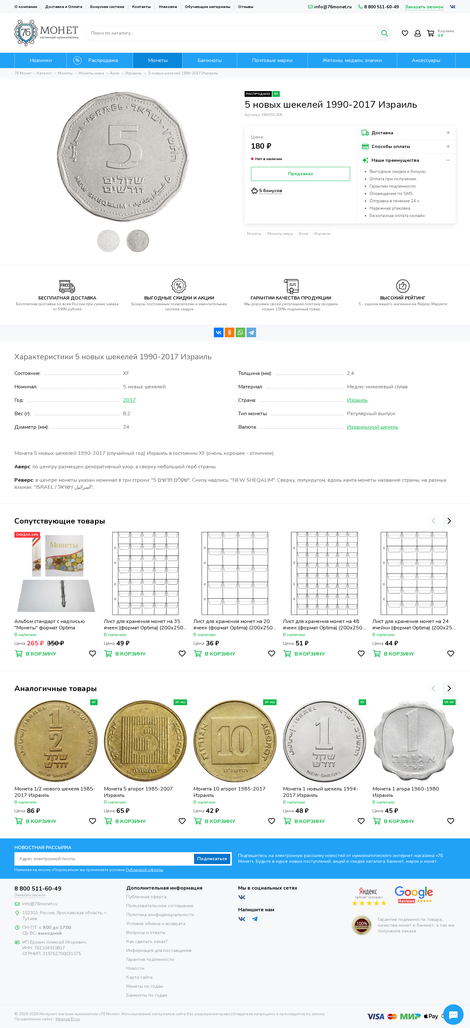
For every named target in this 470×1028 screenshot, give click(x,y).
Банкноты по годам (146, 995)
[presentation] (433, 521)
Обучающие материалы (207, 6)
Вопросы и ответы (145, 933)
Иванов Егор (68, 1019)
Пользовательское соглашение (159, 906)
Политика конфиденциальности (160, 915)
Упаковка (168, 6)
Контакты (141, 6)
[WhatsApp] (240, 332)
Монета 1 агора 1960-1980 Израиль (405, 792)
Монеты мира (280, 233)
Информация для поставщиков (159, 950)
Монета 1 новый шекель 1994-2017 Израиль (320, 792)
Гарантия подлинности (150, 959)
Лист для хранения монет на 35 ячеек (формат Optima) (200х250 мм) (143, 624)
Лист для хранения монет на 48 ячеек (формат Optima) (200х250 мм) (322, 624)
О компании (25, 6)
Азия (303, 233)
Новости (135, 968)
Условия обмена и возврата (155, 924)
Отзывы (245, 6)
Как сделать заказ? (147, 941)
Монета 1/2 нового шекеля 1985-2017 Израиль (54, 792)
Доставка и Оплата (63, 6)
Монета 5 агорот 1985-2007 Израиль (138, 792)
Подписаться (212, 859)
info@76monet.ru (333, 7)
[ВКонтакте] (218, 332)
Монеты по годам (144, 986)
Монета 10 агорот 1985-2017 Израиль (229, 792)
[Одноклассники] (229, 332)
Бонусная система (107, 6)
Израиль (322, 233)
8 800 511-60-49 (381, 7)
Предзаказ (300, 174)
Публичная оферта (146, 897)
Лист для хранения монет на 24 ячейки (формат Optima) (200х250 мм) (413, 624)
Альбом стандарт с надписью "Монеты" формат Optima (49, 624)
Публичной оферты (144, 869)
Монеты (254, 233)
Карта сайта (139, 977)
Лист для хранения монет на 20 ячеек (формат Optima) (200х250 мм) (233, 624)
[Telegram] (251, 332)
